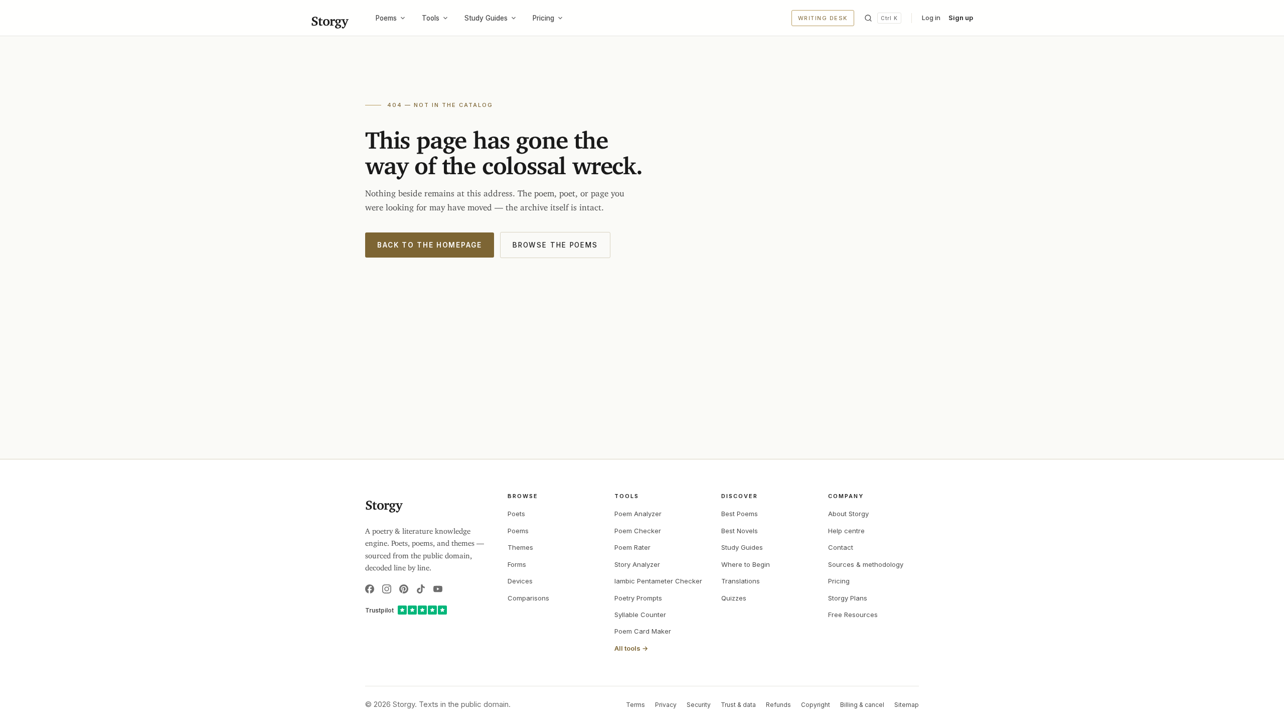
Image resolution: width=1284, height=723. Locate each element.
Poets (516, 514)
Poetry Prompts (638, 598)
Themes (520, 547)
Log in (931, 18)
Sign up (960, 18)
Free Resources (853, 615)
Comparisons (528, 598)
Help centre (846, 531)
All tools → (631, 648)
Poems (386, 18)
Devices (520, 581)
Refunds (778, 704)
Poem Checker (637, 531)
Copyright (815, 704)
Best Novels (739, 531)
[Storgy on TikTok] (420, 588)
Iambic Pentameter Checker (658, 581)
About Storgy (848, 514)
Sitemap (906, 704)
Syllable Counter (640, 615)
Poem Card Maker (642, 631)
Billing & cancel (862, 704)
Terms (635, 704)
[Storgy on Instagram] (386, 588)
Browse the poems (555, 245)
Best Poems (739, 514)
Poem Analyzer (638, 514)
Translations (740, 581)
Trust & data (738, 704)
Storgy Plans (847, 598)
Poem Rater (632, 547)
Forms (517, 564)
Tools (430, 18)
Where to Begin (745, 564)
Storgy (329, 18)
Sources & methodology (865, 564)
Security (699, 704)
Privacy (666, 704)
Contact (840, 547)
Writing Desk (823, 18)
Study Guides (486, 18)
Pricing (543, 18)
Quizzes (733, 598)
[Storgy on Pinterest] (403, 588)
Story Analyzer (637, 564)
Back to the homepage (429, 245)
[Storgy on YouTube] (437, 588)
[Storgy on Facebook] (369, 588)
